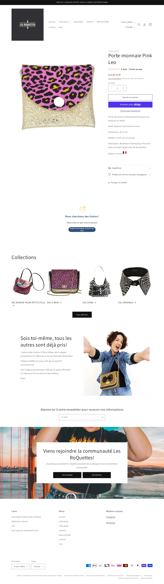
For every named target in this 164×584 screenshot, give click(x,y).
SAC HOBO (88, 302)
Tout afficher (82, 314)
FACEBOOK (97, 475)
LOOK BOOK (63, 526)
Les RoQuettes (27, 575)
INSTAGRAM (67, 475)
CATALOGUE (63, 521)
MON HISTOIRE (65, 535)
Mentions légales (146, 578)
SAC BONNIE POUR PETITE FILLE (28, 302)
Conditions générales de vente (128, 578)
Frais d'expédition (114, 78)
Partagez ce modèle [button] (119, 182)
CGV (13, 526)
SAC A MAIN (53, 302)
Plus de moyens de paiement (130, 111)
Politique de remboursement (74, 575)
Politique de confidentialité (95, 575)
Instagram (110, 517)
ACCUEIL (62, 517)
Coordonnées (148, 575)
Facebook (110, 522)
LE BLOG (62, 539)
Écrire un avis (136, 69)
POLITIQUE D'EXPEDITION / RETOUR (26, 517)
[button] (64, 22)
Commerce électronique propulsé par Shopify (47, 575)
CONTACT (62, 530)
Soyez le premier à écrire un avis (82, 229)
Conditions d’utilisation (115, 575)
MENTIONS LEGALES (20, 521)
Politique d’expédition (133, 575)
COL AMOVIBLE (125, 302)
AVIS (60, 544)
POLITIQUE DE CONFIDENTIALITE (25, 530)
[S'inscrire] (102, 417)
